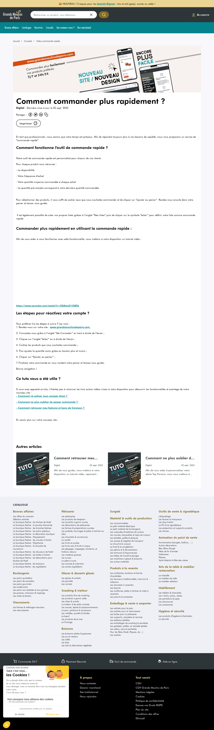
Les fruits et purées (70, 542)
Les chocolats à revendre (121, 584)
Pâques (162, 557)
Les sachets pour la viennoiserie (125, 611)
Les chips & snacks (70, 601)
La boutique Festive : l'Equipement (29, 536)
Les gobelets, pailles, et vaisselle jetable (128, 626)
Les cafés (66, 639)
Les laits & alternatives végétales (77, 645)
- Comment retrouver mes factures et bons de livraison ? (50, 407)
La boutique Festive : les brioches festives (32, 528)
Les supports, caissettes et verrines (126, 617)
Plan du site (142, 709)
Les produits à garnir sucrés (75, 522)
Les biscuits (115, 587)
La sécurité (164, 618)
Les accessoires (166, 604)
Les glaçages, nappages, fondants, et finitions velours (79, 550)
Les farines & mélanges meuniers (28, 607)
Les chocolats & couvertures (75, 536)
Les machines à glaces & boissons (126, 558)
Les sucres (66, 557)
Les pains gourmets (22, 583)
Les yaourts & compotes (121, 596)
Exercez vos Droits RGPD (149, 705)
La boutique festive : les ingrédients (29, 566)
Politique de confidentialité (150, 700)
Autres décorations (168, 545)
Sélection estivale (21, 519)
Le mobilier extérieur (168, 581)
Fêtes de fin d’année (168, 551)
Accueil (16, 41)
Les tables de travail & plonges (124, 555)
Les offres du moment (23, 516)
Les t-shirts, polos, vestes (170, 595)
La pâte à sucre (69, 560)
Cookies (140, 696)
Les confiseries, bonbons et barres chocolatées (126, 574)
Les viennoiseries (21, 610)
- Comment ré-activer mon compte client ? (42, 396)
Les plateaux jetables (120, 620)
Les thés (65, 642)
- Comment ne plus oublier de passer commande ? (47, 402)
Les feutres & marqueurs (170, 519)
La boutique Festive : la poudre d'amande (32, 525)
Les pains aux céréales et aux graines (30, 589)
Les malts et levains (22, 595)
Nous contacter (88, 683)
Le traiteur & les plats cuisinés (75, 604)
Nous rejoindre (88, 696)
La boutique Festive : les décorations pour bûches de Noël (32, 559)
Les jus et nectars (70, 636)
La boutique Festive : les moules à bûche (32, 539)
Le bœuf (65, 616)
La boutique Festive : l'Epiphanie (28, 542)
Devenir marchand (90, 687)
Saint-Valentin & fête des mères (173, 560)
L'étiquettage (165, 516)
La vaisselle (164, 575)
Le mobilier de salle (168, 578)
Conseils (28, 41)
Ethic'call (140, 718)
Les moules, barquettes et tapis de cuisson (130, 534)
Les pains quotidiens (22, 578)
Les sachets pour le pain (121, 608)
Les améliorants (20, 586)
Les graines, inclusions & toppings (29, 592)
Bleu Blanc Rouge (167, 548)
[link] (17, 41)
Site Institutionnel (89, 692)
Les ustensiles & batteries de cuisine (127, 531)
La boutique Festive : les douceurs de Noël (33, 551)
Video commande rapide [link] (48, 41)
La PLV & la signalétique (170, 525)
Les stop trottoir (166, 522)
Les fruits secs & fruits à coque (76, 545)
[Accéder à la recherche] (104, 14)
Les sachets (115, 634)
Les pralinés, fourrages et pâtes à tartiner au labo (83, 532)
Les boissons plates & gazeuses (76, 633)
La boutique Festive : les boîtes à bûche (31, 554)
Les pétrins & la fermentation (123, 549)
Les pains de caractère (23, 580)
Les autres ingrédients (72, 566)
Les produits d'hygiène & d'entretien (175, 616)
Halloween (164, 554)
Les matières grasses (71, 554)
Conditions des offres (147, 713)
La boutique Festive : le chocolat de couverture (29, 547)
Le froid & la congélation (121, 546)
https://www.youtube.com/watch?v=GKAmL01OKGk (47, 305)
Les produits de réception (73, 519)
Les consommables (119, 523)
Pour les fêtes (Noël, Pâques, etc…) (126, 631)
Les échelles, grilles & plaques (124, 537)
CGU (138, 683)
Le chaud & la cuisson (120, 543)
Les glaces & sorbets (71, 578)
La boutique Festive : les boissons (28, 563)
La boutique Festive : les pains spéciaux (31, 530)
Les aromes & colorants (73, 563)
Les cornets (67, 583)
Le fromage (67, 622)
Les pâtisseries (68, 516)
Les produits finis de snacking (75, 595)
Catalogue (20, 504)
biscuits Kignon (106, 3)
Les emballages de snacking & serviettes (129, 623)
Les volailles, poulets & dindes (76, 613)
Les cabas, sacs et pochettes (123, 628)
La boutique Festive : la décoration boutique (34, 533)
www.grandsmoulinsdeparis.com (70, 327)
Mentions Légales (145, 692)
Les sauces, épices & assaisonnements (80, 607)
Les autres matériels (119, 561)
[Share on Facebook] (30, 114)
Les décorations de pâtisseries (76, 525)
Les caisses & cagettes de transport (126, 540)
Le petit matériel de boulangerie (125, 528)
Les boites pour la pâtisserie (123, 614)
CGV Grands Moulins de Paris (152, 687)
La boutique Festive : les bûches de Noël (32, 522)
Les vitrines (164, 530)
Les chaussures (166, 601)
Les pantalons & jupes (169, 598)
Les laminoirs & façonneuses (123, 552)
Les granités (67, 580)
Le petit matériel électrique (122, 526)
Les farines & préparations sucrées (78, 528)
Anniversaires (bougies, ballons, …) (175, 542)
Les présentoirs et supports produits (176, 528)
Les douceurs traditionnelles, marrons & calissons (129, 580)
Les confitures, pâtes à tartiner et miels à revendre (129, 592)
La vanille (66, 539)
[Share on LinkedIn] (41, 114)
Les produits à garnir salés (74, 598)
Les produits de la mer (72, 619)
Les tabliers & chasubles (170, 592)
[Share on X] (35, 114)
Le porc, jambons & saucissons (76, 610)
